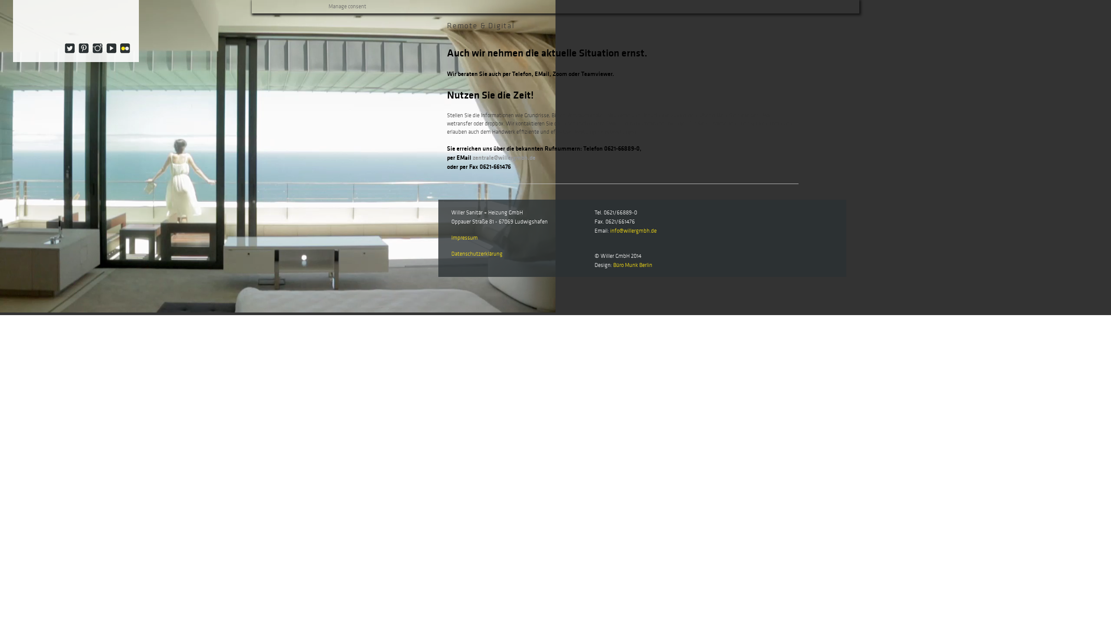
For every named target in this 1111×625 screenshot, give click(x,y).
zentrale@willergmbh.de (504, 157)
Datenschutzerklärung (477, 253)
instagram (97, 48)
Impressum (464, 237)
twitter (70, 48)
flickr (125, 48)
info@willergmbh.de (633, 230)
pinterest (84, 48)
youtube (111, 48)
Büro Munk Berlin (632, 265)
